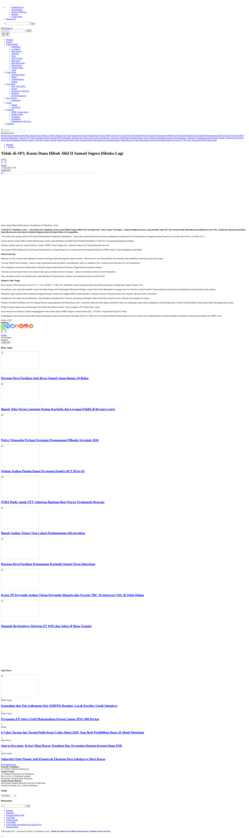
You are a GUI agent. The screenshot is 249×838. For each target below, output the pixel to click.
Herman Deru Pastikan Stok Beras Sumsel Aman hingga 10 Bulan (44, 378)
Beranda (9, 144)
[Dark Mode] (5, 34)
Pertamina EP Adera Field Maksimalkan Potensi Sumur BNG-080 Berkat (50, 719)
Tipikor (11, 147)
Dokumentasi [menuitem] (16, 10)
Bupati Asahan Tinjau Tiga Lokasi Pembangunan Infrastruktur (43, 533)
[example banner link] (8, 764)
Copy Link (6, 170)
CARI (29, 31)
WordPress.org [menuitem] (17, 7)
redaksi (4, 165)
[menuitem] (127, 23)
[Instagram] (26, 326)
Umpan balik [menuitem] (16, 17)
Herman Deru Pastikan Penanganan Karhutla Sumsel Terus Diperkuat (48, 564)
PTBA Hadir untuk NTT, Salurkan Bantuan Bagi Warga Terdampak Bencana (52, 502)
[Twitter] (12, 326)
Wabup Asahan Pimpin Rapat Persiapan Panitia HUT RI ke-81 (43, 471)
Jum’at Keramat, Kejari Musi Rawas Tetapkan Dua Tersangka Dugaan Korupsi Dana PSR (61, 745)
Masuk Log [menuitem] (11, 19)
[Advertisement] (79, 648)
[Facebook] (8, 326)
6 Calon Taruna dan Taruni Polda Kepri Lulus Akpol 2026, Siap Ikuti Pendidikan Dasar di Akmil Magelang (72, 732)
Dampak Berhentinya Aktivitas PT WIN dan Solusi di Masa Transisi (46, 626)
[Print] (21, 326)
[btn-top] (2, 836)
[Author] (3, 163)
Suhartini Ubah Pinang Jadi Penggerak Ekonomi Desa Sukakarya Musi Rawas (53, 759)
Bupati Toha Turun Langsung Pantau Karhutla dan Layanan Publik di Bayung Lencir (58, 409)
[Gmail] (17, 326)
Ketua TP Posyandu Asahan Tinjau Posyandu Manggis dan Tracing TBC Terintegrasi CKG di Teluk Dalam (72, 595)
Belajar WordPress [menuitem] (19, 12)
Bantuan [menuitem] (14, 14)
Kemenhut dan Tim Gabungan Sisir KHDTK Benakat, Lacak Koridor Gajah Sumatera (59, 705)
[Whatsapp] (3, 326)
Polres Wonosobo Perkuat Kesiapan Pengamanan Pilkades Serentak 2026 (50, 440)
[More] (31, 326)
